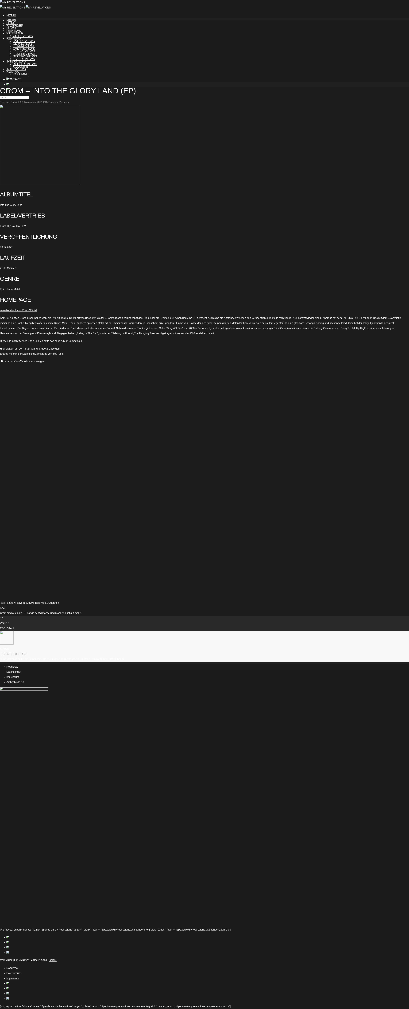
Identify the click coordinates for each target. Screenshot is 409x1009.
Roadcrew (12, 666)
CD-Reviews (23, 43)
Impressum (12, 677)
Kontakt (13, 79)
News (11, 28)
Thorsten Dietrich (9, 102)
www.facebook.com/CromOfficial (18, 310)
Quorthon (53, 602)
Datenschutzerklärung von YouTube (42, 353)
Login (53, 960)
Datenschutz (13, 671)
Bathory (11, 602)
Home (11, 15)
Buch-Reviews (25, 64)
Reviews (13, 38)
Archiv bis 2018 (15, 682)
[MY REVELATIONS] (25, 7)
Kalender (14, 33)
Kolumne (20, 74)
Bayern (21, 602)
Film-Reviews (24, 53)
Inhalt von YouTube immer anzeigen (24, 361)
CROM (30, 602)
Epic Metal (41, 602)
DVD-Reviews (24, 48)
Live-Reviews (24, 59)
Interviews (16, 69)
